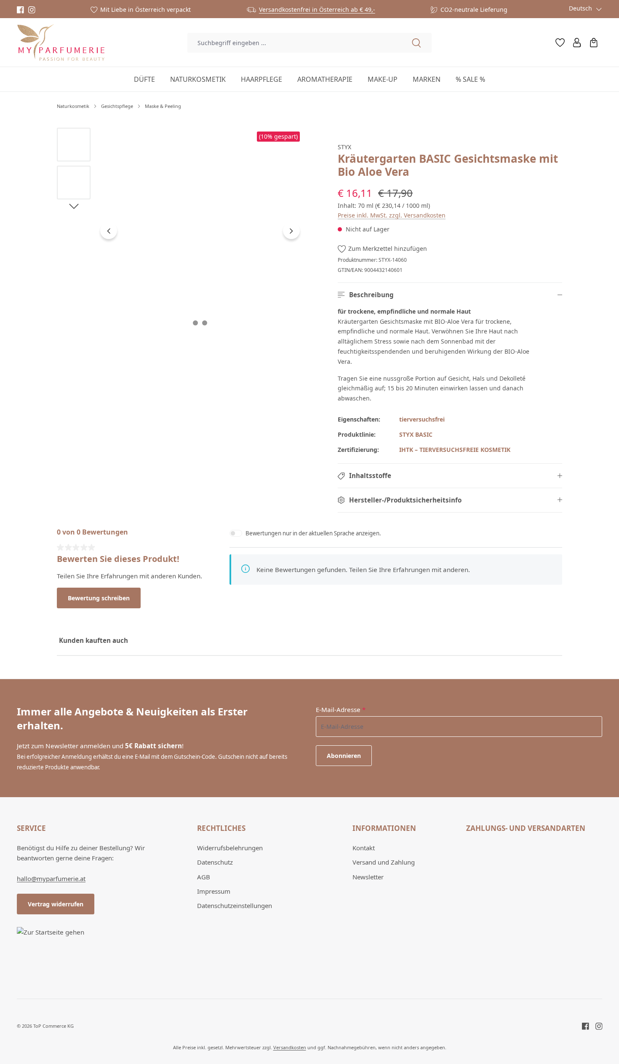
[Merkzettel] (560, 42)
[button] (450, 295)
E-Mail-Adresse (341, 709)
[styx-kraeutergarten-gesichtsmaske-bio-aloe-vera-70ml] (200, 231)
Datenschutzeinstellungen (234, 905)
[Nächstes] (291, 230)
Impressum (213, 891)
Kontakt (363, 848)
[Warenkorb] (593, 42)
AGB (203, 877)
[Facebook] (20, 10)
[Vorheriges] (108, 230)
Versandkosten (289, 1047)
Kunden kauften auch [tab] (93, 640)
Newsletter (368, 877)
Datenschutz (215, 862)
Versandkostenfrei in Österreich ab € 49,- (317, 9)
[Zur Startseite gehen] (61, 43)
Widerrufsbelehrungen (230, 848)
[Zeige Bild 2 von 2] (204, 322)
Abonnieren (344, 756)
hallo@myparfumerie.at (51, 878)
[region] (180, 231)
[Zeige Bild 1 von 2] (195, 322)
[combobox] (294, 43)
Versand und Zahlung (383, 862)
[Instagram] (31, 10)
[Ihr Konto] (576, 42)
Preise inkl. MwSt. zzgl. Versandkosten (392, 215)
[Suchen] (416, 43)
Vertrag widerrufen (55, 904)
